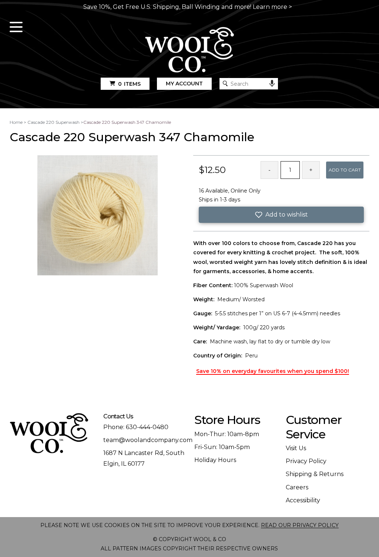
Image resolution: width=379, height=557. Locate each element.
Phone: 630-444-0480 (135, 427)
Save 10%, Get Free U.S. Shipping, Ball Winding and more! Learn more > (187, 6)
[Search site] (225, 83)
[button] (281, 215)
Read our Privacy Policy (300, 525)
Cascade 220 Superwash (53, 122)
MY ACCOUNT (184, 83)
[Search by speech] (272, 83)
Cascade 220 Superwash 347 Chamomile (127, 122)
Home (16, 122)
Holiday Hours (215, 459)
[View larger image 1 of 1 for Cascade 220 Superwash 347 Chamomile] (97, 215)
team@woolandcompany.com (147, 440)
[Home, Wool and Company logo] (190, 50)
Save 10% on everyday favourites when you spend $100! (272, 371)
